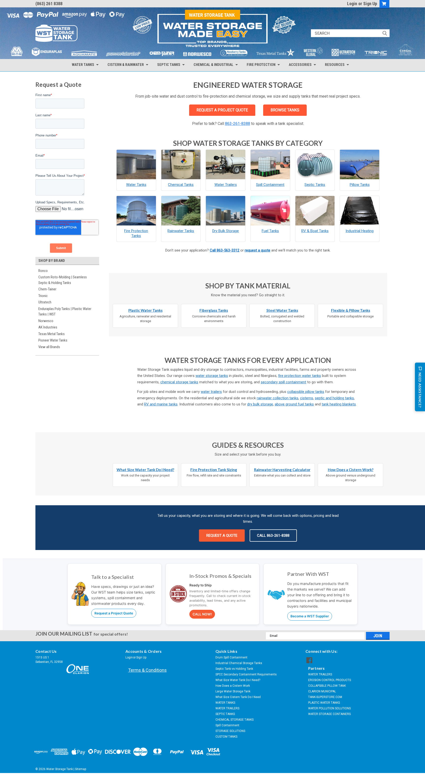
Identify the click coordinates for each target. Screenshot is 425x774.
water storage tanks (212, 375)
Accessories (300, 64)
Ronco (43, 270)
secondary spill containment (283, 382)
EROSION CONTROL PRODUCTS (329, 680)
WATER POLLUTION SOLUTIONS (329, 708)
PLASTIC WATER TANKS (324, 702)
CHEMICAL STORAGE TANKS (234, 719)
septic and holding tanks (334, 398)
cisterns (306, 398)
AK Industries (47, 327)
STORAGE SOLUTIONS (230, 731)
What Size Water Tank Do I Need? (237, 680)
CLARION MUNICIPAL (322, 691)
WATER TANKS (225, 702)
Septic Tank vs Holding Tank (234, 668)
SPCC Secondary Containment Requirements (246, 674)
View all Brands (49, 347)
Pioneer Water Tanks (52, 340)
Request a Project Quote (113, 613)
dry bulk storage (260, 404)
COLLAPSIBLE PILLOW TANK (327, 685)
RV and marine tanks (161, 404)
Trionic (43, 296)
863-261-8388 (237, 123)
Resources (335, 64)
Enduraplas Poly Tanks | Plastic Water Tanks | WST (64, 312)
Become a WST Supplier (309, 616)
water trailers (211, 391)
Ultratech (44, 302)
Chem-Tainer (47, 289)
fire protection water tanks (299, 375)
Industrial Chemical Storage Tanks (238, 663)
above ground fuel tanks (294, 404)
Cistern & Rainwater (125, 64)
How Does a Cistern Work (232, 685)
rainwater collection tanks (277, 398)
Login (352, 3)
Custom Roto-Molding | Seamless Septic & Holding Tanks (62, 280)
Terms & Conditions (147, 670)
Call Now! (202, 614)
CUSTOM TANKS (226, 736)
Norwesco (45, 321)
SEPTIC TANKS (225, 714)
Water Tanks (83, 64)
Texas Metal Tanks (51, 334)
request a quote (257, 250)
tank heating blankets (339, 404)
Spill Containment (227, 725)
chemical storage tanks (179, 382)
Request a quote (221, 535)
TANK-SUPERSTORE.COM (325, 697)
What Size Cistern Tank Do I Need (238, 697)
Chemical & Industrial (213, 64)
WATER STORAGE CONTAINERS (329, 714)
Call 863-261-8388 (273, 535)
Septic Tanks (168, 64)
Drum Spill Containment (231, 657)
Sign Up (370, 3)
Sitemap (80, 769)
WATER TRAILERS (227, 708)
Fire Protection (261, 64)
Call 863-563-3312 (224, 250)
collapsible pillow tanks (305, 391)
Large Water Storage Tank (232, 691)
